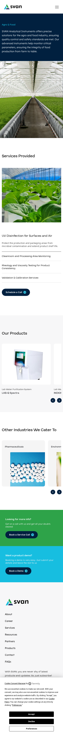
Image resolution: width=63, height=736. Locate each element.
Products (10, 648)
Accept (31, 714)
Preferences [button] (17, 705)
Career (9, 620)
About (8, 614)
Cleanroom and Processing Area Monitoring (26, 256)
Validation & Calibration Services (20, 277)
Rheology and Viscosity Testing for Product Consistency (26, 267)
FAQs (8, 661)
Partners (10, 641)
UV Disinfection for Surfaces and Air (27, 236)
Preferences (31, 729)
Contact (9, 654)
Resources (11, 634)
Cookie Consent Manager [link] (15, 683)
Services (10, 627)
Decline (31, 721)
